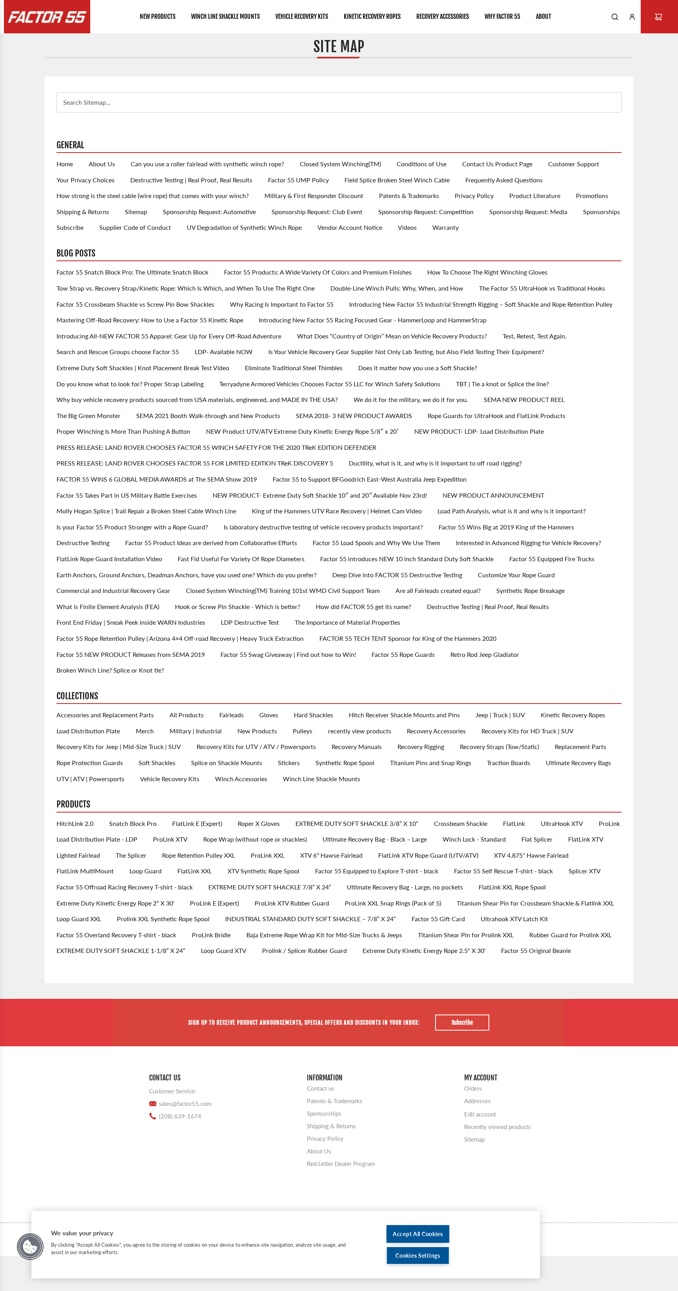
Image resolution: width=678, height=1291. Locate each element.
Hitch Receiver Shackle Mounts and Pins (404, 714)
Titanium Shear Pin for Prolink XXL (466, 934)
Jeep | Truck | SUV (500, 714)
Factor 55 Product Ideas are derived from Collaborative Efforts (211, 542)
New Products (257, 731)
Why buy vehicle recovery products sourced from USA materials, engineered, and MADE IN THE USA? (197, 399)
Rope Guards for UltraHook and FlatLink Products (496, 415)
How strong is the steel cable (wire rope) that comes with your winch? (152, 195)
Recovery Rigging (420, 746)
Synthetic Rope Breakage (530, 590)
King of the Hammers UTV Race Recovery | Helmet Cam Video (337, 511)
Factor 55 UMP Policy (298, 180)
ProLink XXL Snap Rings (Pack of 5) (393, 903)
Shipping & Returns (82, 211)
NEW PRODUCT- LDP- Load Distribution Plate (479, 431)
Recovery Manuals (357, 746)
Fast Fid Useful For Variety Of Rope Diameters (241, 558)
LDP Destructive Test (250, 622)
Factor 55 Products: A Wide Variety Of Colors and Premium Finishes (318, 272)
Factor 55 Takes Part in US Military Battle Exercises (126, 495)
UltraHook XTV (562, 823)
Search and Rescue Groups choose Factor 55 (117, 351)
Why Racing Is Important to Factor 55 (282, 304)
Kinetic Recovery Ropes (573, 714)
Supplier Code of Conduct (135, 227)
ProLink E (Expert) (214, 903)
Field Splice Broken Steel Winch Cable (397, 180)
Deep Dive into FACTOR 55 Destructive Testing (397, 574)
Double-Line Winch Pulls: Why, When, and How (396, 288)
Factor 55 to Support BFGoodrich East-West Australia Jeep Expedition (370, 479)
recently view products (359, 731)
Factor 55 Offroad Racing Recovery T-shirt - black (124, 887)
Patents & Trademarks (409, 195)
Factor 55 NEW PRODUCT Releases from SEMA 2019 (130, 654)
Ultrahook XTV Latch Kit (514, 918)
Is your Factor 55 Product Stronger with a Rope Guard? (132, 527)
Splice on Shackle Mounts (226, 762)
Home (64, 163)
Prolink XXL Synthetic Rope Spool (163, 918)
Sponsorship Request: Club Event (317, 211)
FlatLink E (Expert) (197, 823)
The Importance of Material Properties (347, 622)
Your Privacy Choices (85, 180)
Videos (407, 227)
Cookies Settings (418, 1255)
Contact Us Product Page (497, 163)
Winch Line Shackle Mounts (321, 778)
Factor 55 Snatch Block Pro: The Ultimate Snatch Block (132, 272)
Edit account (480, 1114)
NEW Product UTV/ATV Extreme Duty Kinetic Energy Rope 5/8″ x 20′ (302, 431)
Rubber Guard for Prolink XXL (570, 934)
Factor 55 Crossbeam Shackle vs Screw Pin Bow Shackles (135, 304)
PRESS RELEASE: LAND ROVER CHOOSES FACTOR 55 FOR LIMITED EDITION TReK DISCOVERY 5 (194, 463)
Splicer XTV (585, 871)
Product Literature (534, 195)
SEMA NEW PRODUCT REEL (524, 399)
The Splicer (131, 855)
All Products (187, 714)
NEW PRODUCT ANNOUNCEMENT (493, 495)
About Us (102, 163)
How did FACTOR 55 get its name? (363, 606)
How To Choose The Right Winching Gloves (487, 272)
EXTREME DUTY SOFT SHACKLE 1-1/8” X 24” (120, 950)
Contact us (320, 1088)
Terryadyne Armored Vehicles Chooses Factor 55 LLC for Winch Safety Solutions (329, 383)
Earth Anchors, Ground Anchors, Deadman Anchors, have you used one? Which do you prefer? (186, 574)
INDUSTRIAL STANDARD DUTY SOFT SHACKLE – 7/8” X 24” (310, 918)
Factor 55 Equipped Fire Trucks (551, 558)
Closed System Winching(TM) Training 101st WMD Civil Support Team (283, 590)
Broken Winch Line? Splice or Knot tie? (110, 670)
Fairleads (231, 714)
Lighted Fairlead (78, 855)
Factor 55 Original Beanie (536, 950)
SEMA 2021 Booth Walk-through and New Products (208, 415)
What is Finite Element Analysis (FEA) (107, 606)
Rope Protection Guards (89, 762)
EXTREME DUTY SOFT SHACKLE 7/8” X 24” (269, 887)
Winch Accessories (241, 778)
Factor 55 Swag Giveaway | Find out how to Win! (288, 654)
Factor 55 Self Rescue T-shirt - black (503, 871)
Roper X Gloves (259, 823)
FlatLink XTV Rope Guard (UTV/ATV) (428, 855)
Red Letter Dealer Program (341, 1163)
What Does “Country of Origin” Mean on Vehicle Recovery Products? (392, 336)
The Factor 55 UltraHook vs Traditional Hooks (542, 288)
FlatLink (514, 823)
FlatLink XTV (585, 839)
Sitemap (136, 211)
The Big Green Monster (88, 415)
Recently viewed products (497, 1126)
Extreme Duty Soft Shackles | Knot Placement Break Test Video (142, 367)
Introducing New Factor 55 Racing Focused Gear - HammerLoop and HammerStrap (373, 320)
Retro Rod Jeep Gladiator (484, 654)
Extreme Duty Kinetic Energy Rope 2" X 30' (115, 903)
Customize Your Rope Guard (516, 574)
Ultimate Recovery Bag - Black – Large (375, 839)
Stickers (289, 762)
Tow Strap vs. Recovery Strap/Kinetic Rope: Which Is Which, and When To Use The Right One (185, 288)
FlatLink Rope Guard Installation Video (109, 558)
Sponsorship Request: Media (528, 211)
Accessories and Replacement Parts (105, 714)
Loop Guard (145, 871)
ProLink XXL (267, 855)
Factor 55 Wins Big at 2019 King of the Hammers (506, 527)
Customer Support (573, 163)
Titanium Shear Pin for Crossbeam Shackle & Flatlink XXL (535, 903)
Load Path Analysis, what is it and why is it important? (511, 511)
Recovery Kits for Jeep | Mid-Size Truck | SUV (118, 746)
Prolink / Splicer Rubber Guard (304, 950)
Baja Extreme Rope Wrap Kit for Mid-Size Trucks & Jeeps (324, 934)
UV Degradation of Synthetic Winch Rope (244, 227)
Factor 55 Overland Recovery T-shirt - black (116, 934)
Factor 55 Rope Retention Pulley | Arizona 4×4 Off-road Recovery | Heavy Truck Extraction (180, 638)
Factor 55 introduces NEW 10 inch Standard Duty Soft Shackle (407, 558)
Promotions (592, 195)
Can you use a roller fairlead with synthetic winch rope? (207, 163)
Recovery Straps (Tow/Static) (499, 746)
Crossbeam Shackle (460, 823)
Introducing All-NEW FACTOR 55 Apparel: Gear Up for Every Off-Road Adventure (168, 336)
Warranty (445, 227)
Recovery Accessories (436, 731)
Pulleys (302, 731)
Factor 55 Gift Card (438, 918)
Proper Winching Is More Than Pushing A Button (123, 431)
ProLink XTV (170, 839)
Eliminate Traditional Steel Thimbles (294, 367)
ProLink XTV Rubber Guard (292, 903)
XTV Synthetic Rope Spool (263, 871)
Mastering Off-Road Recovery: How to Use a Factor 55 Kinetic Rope (149, 320)
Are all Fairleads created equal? (438, 590)
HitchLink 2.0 (74, 823)
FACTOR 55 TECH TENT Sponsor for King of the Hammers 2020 (407, 638)
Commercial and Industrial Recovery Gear (113, 590)
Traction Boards (508, 762)
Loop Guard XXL (78, 918)
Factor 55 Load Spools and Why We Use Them (376, 542)
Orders (473, 1088)
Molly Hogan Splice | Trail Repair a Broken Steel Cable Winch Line (146, 511)
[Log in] (632, 16)
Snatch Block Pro (133, 823)
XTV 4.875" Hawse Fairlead (531, 855)
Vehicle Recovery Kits (169, 778)
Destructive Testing (82, 542)
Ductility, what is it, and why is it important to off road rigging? (435, 463)
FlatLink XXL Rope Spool (512, 887)
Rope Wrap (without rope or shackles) (255, 839)
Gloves (268, 714)
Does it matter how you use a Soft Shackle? (417, 367)
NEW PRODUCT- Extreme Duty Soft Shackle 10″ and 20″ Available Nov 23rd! (320, 495)
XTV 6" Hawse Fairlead (331, 855)
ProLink (609, 823)
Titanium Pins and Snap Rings (430, 762)
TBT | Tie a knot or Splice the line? (502, 383)
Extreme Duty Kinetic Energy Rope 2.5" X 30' (424, 950)
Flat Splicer (536, 839)
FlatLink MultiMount (85, 871)
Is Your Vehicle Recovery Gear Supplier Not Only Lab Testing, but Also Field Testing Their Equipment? (406, 351)
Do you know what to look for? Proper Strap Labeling (130, 383)
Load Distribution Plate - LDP (96, 839)
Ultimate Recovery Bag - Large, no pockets (405, 887)
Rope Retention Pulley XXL (198, 855)
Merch (145, 731)
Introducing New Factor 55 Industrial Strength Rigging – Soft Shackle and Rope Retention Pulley (480, 304)
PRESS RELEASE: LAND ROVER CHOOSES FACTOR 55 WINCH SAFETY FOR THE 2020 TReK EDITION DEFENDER (216, 447)
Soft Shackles (157, 762)
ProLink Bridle (211, 934)
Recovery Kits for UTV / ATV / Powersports (256, 746)
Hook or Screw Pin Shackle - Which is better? (237, 606)
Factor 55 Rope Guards (403, 654)
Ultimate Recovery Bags (578, 762)
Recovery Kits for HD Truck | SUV (527, 731)
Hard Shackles (313, 714)
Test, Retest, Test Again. (535, 336)
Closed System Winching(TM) (340, 163)
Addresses (477, 1100)
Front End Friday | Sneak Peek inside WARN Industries (130, 622)
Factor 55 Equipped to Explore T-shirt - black (376, 871)
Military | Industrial (196, 731)
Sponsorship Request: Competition (426, 211)
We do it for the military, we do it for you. (411, 399)
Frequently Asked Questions (504, 180)
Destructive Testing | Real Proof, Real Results (191, 180)
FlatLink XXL (194, 871)
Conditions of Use (422, 163)
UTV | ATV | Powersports (90, 778)
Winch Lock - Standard (474, 839)
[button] (30, 1246)
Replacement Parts (580, 746)
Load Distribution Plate (88, 731)
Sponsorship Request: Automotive (209, 211)
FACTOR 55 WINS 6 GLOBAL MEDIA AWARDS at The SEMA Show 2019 (156, 479)
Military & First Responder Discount (313, 195)
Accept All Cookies (418, 1234)
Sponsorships (601, 211)
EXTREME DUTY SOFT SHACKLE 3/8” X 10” (356, 823)
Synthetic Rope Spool (344, 762)
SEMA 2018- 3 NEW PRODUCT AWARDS (354, 415)
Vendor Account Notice (349, 227)
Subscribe (70, 227)
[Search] (614, 16)
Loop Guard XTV (223, 950)
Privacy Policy (474, 195)
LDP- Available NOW (224, 351)
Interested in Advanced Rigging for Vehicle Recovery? (528, 542)
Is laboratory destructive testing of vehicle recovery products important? (323, 527)
